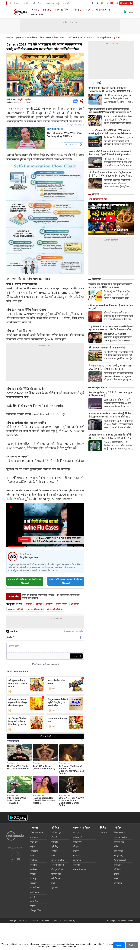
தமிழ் (26, 3)
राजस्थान (33, 883)
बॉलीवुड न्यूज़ (56, 832)
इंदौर (32, 855)
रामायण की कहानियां (35, 609)
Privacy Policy (69, 920)
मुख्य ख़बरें (20, 37)
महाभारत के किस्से (15, 609)
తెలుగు (40, 3)
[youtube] (112, 3)
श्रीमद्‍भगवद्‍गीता (37, 14)
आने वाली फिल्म (57, 864)
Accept (119, 945)
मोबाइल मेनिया (99, 387)
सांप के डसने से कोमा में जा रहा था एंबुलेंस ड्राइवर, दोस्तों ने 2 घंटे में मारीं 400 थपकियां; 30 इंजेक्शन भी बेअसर (110, 174)
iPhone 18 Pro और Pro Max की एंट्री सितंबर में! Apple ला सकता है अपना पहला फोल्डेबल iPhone (109, 415)
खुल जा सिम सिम (57, 860)
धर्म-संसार (75, 604)
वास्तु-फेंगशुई (118, 855)
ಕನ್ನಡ (58, 3)
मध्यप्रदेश (33, 864)
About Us (23, 920)
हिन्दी (9, 3)
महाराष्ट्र (33, 878)
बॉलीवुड (46, 9)
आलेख (53, 851)
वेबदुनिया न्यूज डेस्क (24, 99)
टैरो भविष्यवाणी (120, 860)
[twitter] (97, 3)
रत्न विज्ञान (118, 883)
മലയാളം (50, 3)
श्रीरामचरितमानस (103, 9)
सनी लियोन (55, 878)
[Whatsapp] (117, 3)
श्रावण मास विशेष (61, 9)
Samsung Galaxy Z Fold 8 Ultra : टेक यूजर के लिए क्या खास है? (110, 394)
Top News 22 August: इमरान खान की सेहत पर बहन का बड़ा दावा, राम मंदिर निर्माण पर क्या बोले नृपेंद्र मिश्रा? (111, 328)
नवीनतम (96, 279)
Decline (132, 945)
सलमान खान (56, 874)
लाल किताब (118, 851)
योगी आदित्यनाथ (36, 832)
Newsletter (124, 3)
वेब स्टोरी (54, 841)
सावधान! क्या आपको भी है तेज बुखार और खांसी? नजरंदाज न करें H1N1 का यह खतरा (110, 285)
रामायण (76, 851)
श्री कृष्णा (76, 846)
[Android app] (18, 818)
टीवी (53, 883)
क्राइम (32, 896)
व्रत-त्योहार (77, 860)
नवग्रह (116, 878)
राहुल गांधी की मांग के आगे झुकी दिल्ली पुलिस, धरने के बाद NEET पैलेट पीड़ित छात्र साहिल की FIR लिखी (110, 110)
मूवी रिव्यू (54, 846)
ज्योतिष (87, 9)
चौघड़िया (117, 869)
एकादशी (76, 832)
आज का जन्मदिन (120, 837)
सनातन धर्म (77, 841)
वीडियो (95, 194)
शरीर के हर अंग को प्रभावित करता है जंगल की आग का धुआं (110, 307)
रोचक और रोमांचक (55, 609)
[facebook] (93, 3)
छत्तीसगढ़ (33, 869)
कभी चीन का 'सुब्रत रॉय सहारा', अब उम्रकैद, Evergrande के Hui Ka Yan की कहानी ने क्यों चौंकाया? (110, 89)
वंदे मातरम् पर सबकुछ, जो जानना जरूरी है (107, 347)
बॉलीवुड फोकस (57, 869)
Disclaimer (45, 920)
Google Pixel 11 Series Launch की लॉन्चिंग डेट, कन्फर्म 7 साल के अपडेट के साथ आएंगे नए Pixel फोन (110, 436)
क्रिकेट (76, 9)
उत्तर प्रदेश (34, 837)
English (17, 3)
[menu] (9, 12)
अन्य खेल (103, 832)
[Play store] (125, 11)
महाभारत (76, 855)
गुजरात (33, 874)
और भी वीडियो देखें (97, 199)
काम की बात (32, 37)
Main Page (12, 920)
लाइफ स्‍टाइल (61, 604)
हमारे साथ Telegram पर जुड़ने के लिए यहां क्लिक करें (65, 581)
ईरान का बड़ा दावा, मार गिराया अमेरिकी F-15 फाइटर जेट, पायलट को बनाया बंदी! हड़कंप (50, 596)
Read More (24, 540)
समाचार (34, 9)
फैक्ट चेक (34, 901)
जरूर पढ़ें (96, 83)
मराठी (33, 3)
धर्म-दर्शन (76, 864)
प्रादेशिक (33, 860)
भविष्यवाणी (77, 837)
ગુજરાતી (66, 3)
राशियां (116, 846)
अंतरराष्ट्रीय (34, 851)
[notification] (131, 11)
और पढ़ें (55, 570)
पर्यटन (53, 855)
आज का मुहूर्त (119, 841)
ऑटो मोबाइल (35, 892)
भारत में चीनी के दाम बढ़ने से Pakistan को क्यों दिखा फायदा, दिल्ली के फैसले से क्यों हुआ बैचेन (109, 153)
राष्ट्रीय (32, 846)
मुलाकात (54, 887)
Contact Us (56, 920)
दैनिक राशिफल (119, 832)
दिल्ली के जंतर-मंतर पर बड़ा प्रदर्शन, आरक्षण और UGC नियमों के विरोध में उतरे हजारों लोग (109, 367)
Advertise (34, 920)
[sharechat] (102, 3)
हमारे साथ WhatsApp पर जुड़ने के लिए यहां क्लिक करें (25, 581)
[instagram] (107, 3)
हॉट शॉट (54, 837)
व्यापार (32, 905)
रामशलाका (118, 864)
